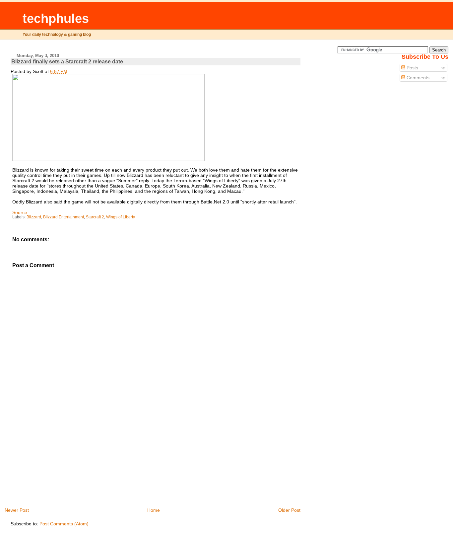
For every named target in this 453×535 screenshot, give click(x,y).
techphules (56, 18)
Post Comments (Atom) (64, 523)
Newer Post (17, 510)
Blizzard (34, 217)
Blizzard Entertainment (63, 217)
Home (153, 510)
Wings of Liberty (120, 217)
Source (19, 212)
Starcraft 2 (95, 217)
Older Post (289, 510)
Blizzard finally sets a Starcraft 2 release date (67, 61)
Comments (417, 77)
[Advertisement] (60, 460)
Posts (411, 67)
